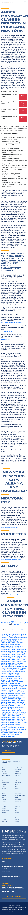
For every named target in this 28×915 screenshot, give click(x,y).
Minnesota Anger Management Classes (12, 676)
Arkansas (4, 773)
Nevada (16, 766)
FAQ (3, 873)
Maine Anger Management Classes (14, 668)
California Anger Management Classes (10, 642)
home (3, 861)
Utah (16, 810)
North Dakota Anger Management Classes (11, 699)
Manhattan (7, 623)
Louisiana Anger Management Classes (14, 666)
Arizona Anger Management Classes (14, 638)
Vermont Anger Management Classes (12, 721)
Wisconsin (17, 819)
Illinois (3, 793)
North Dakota (18, 782)
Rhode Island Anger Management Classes (11, 710)
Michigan (4, 812)
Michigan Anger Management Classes (10, 674)
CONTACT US (5, 879)
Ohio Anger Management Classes (13, 701)
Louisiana (4, 803)
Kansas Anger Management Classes (14, 662)
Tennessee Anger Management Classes (10, 716)
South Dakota (18, 804)
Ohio (16, 786)
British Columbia (6, 775)
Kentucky (4, 801)
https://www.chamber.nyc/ (10, 528)
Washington (17, 816)
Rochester (21, 623)
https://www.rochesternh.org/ (11, 559)
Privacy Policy (11, 905)
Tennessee (17, 806)
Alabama (4, 766)
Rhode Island (18, 799)
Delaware (4, 784)
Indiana (4, 795)
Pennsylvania (18, 793)
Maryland (4, 808)
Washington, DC (6, 782)
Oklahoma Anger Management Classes (12, 703)
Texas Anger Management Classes (13, 718)
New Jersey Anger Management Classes (11, 691)
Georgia (4, 788)
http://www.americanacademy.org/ (12, 323)
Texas (16, 808)
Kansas (4, 799)
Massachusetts (5, 810)
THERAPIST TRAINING (7, 864)
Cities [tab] (11, 629)
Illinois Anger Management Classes (13, 657)
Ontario (16, 790)
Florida (3, 786)
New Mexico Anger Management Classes (13, 693)
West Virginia (18, 817)
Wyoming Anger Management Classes (10, 735)
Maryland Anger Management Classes (14, 670)
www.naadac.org (6, 331)
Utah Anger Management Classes (13, 720)
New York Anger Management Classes (13, 694)
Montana (4, 819)
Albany (14, 623)
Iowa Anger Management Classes (13, 660)
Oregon (16, 792)
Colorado (4, 779)
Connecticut (5, 780)
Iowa (3, 797)
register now (14, 896)
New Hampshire (18, 773)
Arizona (4, 771)
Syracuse (16, 625)
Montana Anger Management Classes (12, 682)
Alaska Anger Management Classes (14, 636)
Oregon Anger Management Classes (14, 704)
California (4, 777)
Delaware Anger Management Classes (10, 648)
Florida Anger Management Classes (13, 650)
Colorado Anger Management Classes (12, 643)
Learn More (9, 750)
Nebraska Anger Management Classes (14, 685)
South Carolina (18, 803)
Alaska (3, 767)
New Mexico (17, 777)
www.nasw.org (5, 340)
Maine (3, 804)
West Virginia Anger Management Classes (13, 730)
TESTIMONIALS (6, 871)
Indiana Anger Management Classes (14, 659)
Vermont (17, 812)
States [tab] (3, 629)
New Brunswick (18, 767)
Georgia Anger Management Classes (14, 652)
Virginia (16, 814)
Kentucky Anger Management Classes (12, 664)
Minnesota (4, 814)
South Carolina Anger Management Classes (13, 711)
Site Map (18, 905)
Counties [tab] (19, 629)
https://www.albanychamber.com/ (12, 595)
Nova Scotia (17, 784)
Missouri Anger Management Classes (9, 681)
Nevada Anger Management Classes (14, 687)
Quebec (16, 797)
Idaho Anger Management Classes (13, 655)
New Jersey (17, 775)
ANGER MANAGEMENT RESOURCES (11, 876)
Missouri (4, 817)
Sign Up (23, 96)
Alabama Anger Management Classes (13, 634)
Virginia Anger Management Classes (14, 723)
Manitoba (4, 806)
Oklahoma (17, 788)
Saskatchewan (18, 801)
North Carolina (18, 780)
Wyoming (17, 821)
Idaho (3, 792)
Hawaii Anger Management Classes (13, 654)
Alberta (3, 769)
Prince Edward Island (20, 795)
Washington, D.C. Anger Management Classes (12, 728)
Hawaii (3, 790)
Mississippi (4, 816)
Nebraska (4, 821)
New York (17, 779)
